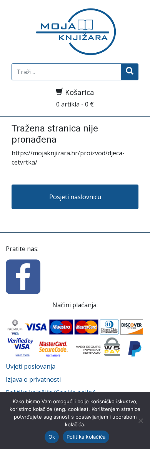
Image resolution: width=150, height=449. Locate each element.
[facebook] (23, 276)
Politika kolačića (86, 437)
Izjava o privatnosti (33, 379)
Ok (51, 437)
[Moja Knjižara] (75, 32)
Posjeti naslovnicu (75, 197)
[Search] (129, 71)
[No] (140, 420)
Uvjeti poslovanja (30, 366)
